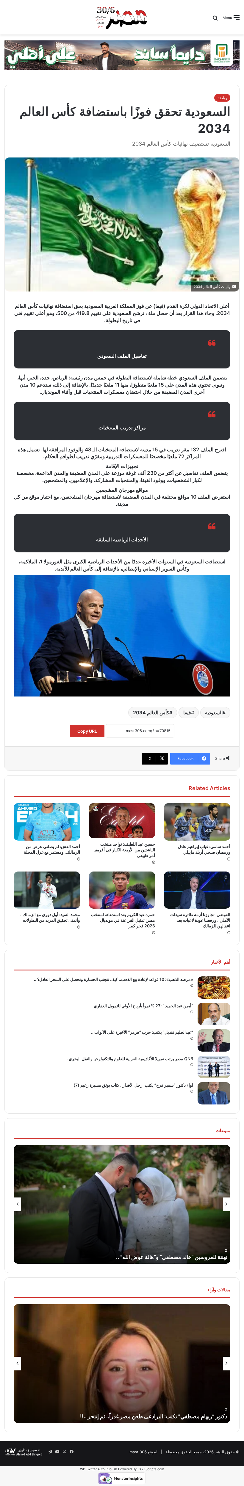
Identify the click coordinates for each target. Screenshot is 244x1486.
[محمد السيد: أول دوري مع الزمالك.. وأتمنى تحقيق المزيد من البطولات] (47, 890)
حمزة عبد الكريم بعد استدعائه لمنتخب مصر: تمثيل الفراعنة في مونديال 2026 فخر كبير (123, 920)
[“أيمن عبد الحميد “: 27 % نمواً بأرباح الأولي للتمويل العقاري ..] (214, 1014)
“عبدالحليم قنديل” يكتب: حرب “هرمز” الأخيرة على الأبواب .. (142, 1032)
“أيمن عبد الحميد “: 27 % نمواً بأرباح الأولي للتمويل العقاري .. (141, 1005)
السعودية (214, 713)
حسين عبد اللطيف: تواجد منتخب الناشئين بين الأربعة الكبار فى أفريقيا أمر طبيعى (124, 850)
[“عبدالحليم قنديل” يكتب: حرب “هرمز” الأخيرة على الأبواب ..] (214, 1040)
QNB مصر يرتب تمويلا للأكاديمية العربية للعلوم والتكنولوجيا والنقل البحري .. (129, 1058)
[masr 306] (122, 17)
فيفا (187, 713)
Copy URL (87, 731)
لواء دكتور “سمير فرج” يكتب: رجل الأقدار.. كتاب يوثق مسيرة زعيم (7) (133, 1085)
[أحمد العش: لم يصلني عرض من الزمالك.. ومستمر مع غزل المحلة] (47, 822)
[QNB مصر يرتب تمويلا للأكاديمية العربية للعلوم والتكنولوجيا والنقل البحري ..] (214, 1067)
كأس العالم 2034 (151, 713)
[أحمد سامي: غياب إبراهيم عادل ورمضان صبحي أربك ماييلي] (197, 822)
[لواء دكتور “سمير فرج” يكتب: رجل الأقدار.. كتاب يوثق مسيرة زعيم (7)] (214, 1093)
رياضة (222, 97)
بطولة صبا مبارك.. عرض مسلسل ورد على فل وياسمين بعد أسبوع (156, 1257)
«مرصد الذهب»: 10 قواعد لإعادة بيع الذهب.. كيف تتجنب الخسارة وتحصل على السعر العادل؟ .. (113, 979)
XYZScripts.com (151, 1469)
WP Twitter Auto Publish (98, 1469)
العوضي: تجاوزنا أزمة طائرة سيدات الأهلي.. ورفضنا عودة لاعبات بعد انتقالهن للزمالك (200, 920)
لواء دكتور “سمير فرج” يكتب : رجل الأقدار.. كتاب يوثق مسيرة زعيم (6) (150, 1416)
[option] (122, 1204)
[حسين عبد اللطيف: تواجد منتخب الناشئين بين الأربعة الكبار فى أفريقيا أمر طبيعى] (122, 820)
